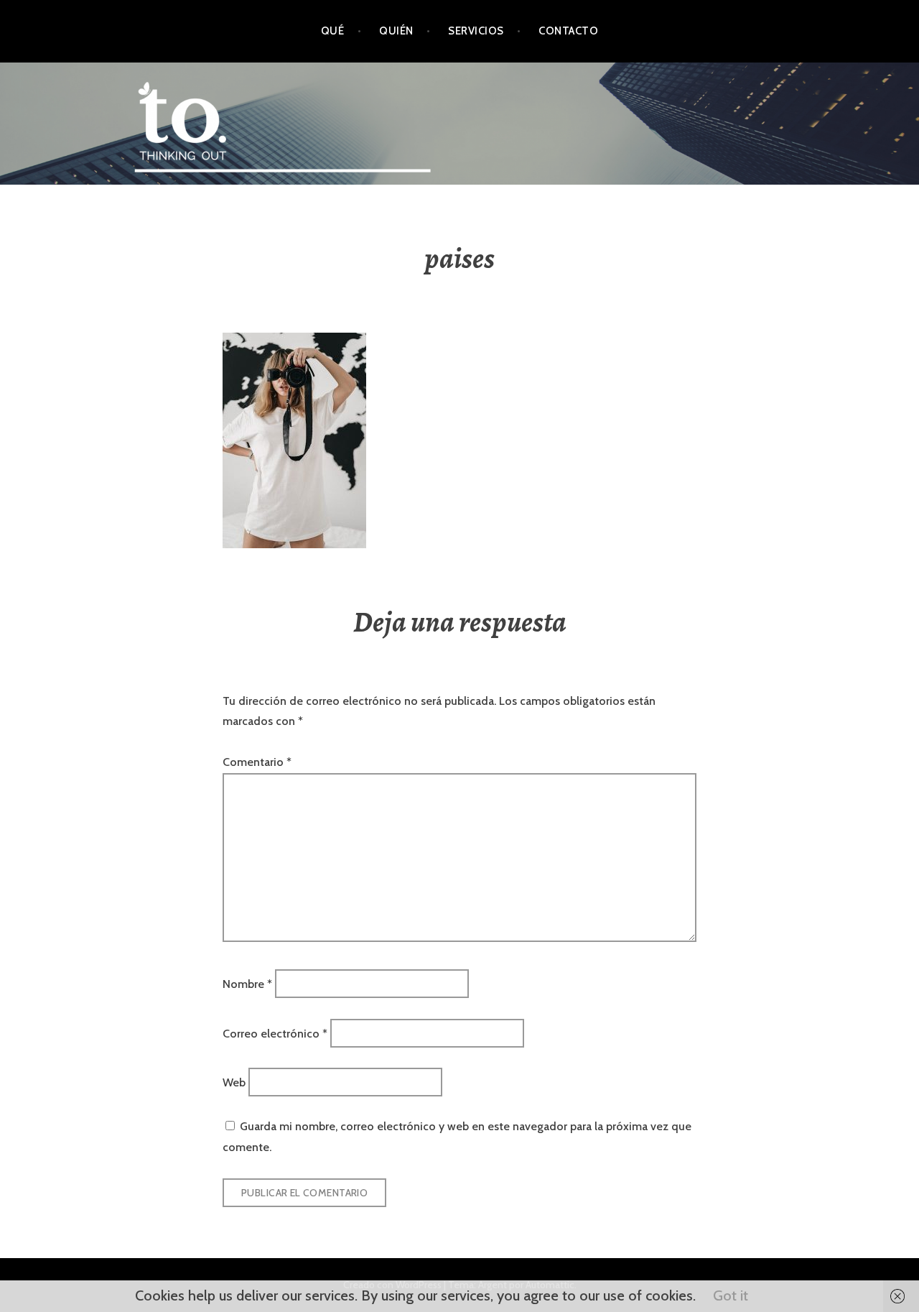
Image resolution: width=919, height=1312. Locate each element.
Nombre (247, 984)
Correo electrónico (275, 1033)
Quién (396, 30)
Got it (730, 1295)
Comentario (257, 762)
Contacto (568, 30)
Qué (332, 30)
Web (234, 1082)
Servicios (475, 30)
